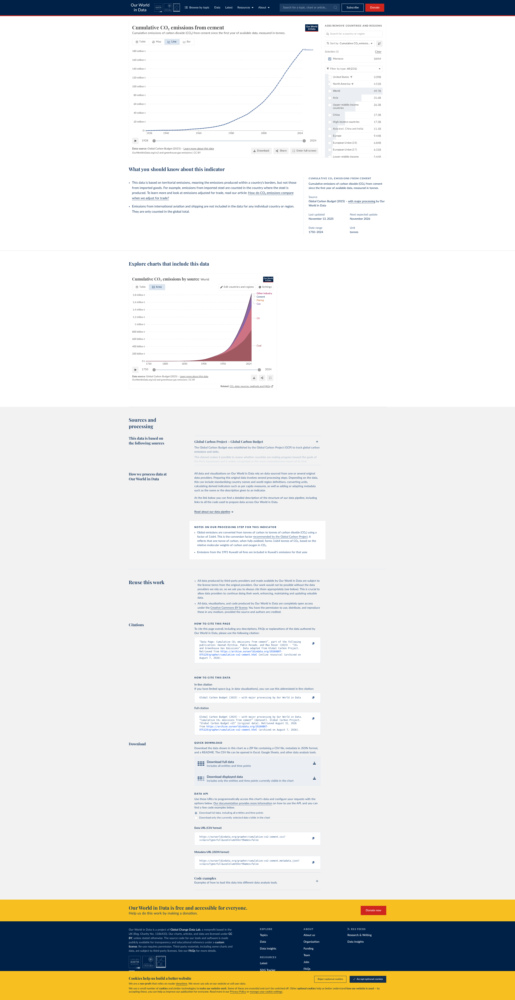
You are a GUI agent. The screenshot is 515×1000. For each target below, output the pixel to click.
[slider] (154, 141)
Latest (229, 7)
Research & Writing (359, 935)
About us (309, 935)
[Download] (254, 378)
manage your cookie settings (266, 992)
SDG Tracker (267, 970)
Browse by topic (199, 7)
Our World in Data (140, 7)
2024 (313, 140)
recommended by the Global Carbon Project (280, 536)
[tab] (141, 42)
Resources (243, 7)
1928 (145, 140)
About (262, 7)
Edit (239, 287)
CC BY (197, 153)
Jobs (306, 962)
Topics (264, 935)
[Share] (262, 378)
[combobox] (310, 8)
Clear (378, 52)
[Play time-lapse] (135, 141)
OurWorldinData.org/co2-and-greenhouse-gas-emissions (162, 153)
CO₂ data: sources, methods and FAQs (250, 386)
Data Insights (268, 948)
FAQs (191, 950)
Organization (311, 941)
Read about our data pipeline (212, 511)
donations (181, 983)
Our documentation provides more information (242, 803)
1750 (145, 369)
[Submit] (335, 7)
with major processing (361, 201)
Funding (308, 948)
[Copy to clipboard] (309, 643)
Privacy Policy (238, 992)
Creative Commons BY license (228, 607)
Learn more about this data (198, 148)
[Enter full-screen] (270, 378)
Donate (374, 7)
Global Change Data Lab (185, 929)
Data (217, 7)
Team (307, 955)
